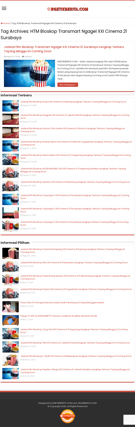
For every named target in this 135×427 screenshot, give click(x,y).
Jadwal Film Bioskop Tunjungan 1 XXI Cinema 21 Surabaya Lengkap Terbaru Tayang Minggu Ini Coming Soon (74, 223)
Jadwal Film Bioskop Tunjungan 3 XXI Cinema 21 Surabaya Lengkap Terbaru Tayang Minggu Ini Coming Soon (74, 210)
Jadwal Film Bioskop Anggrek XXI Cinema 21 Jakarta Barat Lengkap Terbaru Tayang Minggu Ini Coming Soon (74, 117)
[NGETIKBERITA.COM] (67, 9)
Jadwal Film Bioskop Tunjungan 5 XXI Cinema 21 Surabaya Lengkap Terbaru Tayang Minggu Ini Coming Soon (74, 197)
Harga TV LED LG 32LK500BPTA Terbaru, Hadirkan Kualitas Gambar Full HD (58, 315)
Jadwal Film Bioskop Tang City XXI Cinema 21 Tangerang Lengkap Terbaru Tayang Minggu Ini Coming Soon (74, 331)
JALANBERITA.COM (87, 403)
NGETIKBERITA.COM (62, 403)
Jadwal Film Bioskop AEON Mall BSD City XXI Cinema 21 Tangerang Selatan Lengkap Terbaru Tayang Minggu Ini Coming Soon (73, 170)
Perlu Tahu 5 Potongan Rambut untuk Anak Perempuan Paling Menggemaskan (62, 302)
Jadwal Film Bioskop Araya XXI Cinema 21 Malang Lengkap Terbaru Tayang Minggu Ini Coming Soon (73, 101)
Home (6, 23)
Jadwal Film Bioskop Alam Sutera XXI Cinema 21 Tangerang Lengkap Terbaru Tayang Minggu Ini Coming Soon (75, 157)
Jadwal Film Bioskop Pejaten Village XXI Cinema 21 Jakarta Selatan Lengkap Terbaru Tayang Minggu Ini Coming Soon (75, 371)
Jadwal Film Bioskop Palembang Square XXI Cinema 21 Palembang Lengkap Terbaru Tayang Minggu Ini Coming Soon (75, 277)
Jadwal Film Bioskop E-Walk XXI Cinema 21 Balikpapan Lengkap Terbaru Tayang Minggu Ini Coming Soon (76, 356)
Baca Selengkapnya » (67, 85)
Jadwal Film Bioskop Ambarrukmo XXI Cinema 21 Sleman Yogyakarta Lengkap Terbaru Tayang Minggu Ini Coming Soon (76, 143)
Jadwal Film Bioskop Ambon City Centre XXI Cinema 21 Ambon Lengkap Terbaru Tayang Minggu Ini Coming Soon (72, 130)
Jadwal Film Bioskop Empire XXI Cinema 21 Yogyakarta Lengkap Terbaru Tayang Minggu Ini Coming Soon (76, 289)
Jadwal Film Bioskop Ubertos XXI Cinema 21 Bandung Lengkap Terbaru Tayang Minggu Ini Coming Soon (75, 182)
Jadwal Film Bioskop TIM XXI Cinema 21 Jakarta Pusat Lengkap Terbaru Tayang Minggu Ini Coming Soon (75, 342)
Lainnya (28, 56)
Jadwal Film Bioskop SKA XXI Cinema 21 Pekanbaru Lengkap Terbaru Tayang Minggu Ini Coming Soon (74, 262)
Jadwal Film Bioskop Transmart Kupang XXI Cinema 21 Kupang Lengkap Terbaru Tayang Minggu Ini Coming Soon (72, 251)
